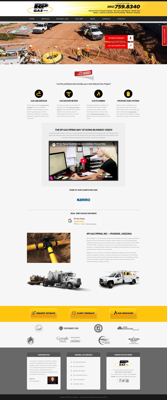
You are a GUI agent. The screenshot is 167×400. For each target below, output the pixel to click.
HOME (31, 18)
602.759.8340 (120, 376)
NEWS (92, 18)
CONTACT (121, 18)
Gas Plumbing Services (79, 362)
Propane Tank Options (79, 370)
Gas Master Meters (68, 100)
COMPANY (106, 18)
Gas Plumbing (98, 100)
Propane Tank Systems (128, 100)
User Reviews (91, 224)
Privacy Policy (103, 397)
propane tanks (133, 112)
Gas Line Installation (78, 366)
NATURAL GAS (62, 18)
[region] (83, 43)
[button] (83, 43)
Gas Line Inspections (79, 379)
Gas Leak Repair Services (80, 375)
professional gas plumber (98, 114)
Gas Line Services (39, 100)
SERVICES (45, 18)
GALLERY (79, 18)
